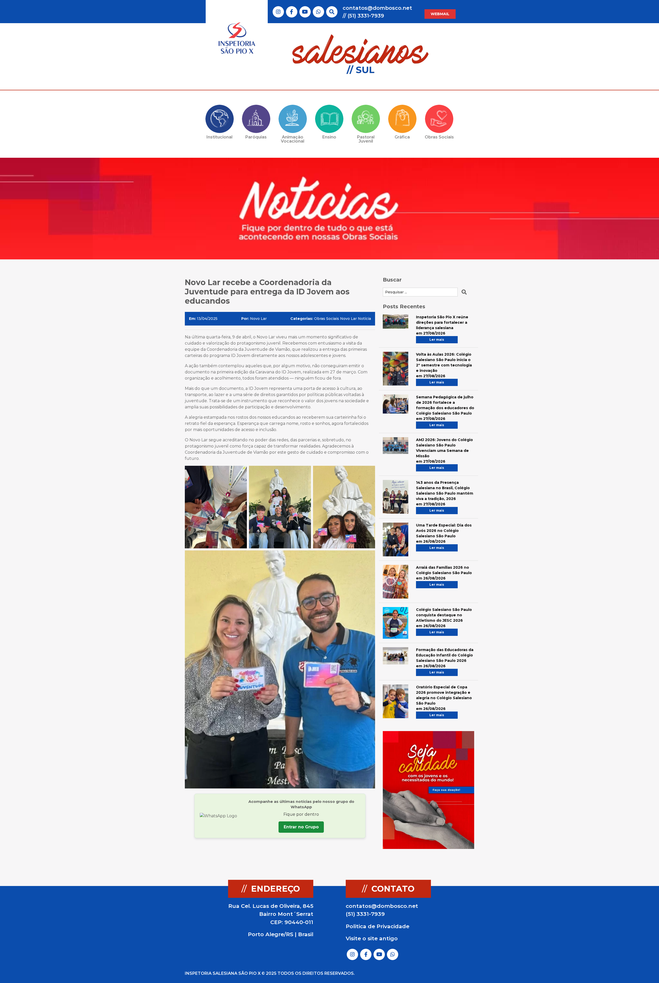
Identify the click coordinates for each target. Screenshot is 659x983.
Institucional (219, 137)
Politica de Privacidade (377, 926)
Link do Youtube (305, 12)
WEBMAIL (440, 14)
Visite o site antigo (372, 938)
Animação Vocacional (292, 139)
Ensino (329, 137)
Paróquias (256, 137)
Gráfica (402, 137)
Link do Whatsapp (318, 12)
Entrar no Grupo (301, 826)
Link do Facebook (291, 12)
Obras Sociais (439, 137)
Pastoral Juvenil (366, 139)
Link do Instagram (278, 12)
